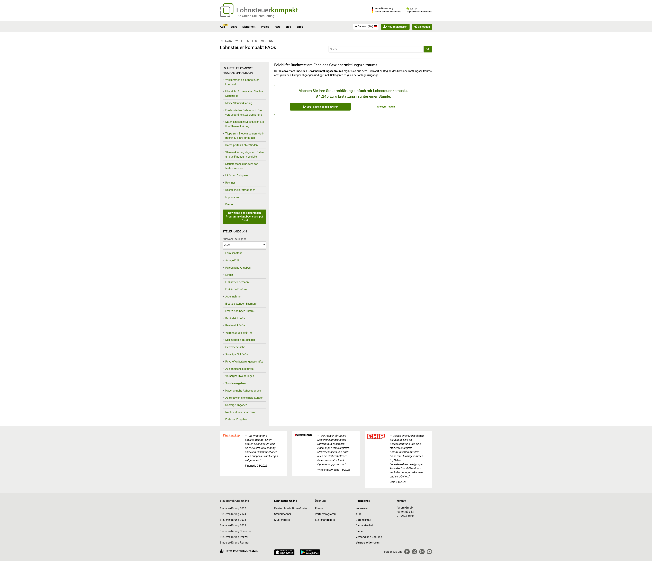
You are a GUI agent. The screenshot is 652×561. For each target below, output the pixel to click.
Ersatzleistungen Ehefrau (240, 311)
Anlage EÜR (232, 260)
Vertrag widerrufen (367, 542)
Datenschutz (363, 519)
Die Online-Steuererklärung (256, 16)
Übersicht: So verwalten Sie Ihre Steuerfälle (244, 93)
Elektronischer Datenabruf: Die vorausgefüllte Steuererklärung (243, 112)
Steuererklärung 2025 (233, 508)
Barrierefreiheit (365, 525)
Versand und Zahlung (369, 537)
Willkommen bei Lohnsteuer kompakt (242, 82)
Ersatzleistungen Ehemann (241, 303)
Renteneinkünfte (235, 325)
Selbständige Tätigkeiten (240, 339)
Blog (288, 26)
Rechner (230, 182)
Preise (265, 26)
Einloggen (423, 26)
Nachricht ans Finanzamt (240, 412)
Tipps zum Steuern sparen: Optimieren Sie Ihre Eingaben (244, 136)
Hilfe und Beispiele (236, 175)
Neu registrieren (397, 26)
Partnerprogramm (326, 514)
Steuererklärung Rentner (234, 542)
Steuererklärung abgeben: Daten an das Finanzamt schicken (244, 154)
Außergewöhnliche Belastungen (244, 397)
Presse (229, 204)
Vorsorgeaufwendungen (239, 376)
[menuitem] (365, 27)
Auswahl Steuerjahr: (235, 239)
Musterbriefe (282, 519)
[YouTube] (429, 551)
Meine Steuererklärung (238, 103)
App (222, 26)
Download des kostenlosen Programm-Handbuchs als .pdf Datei (244, 216)
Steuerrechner (282, 514)
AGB (358, 514)
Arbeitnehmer (233, 296)
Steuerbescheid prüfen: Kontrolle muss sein (242, 166)
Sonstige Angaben (236, 405)
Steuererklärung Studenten (236, 531)
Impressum (232, 197)
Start (233, 26)
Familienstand (233, 253)
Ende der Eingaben (236, 419)
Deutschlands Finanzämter (290, 508)
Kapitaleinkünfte (235, 318)
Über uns (320, 500)
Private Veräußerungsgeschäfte (244, 361)
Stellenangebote (325, 519)
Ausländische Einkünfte (239, 368)
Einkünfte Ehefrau (236, 289)
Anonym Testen (386, 106)
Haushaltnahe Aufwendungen (243, 390)
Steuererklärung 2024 (233, 514)
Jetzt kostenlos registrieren (322, 106)
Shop (300, 26)
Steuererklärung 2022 (233, 525)
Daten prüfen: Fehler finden (241, 145)
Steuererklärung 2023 (233, 519)
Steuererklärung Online (234, 500)
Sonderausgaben (235, 383)
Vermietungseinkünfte (238, 332)
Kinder (229, 274)
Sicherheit (249, 26)
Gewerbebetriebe (235, 347)
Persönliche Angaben (238, 267)
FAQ (277, 26)
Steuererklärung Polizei (234, 537)
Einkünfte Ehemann (237, 282)
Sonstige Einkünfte (236, 354)
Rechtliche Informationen (240, 190)
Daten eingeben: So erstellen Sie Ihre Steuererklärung (244, 124)
